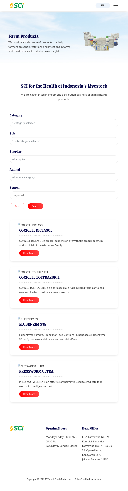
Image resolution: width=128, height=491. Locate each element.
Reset (17, 206)
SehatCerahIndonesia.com (88, 479)
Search (35, 206)
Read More (29, 253)
